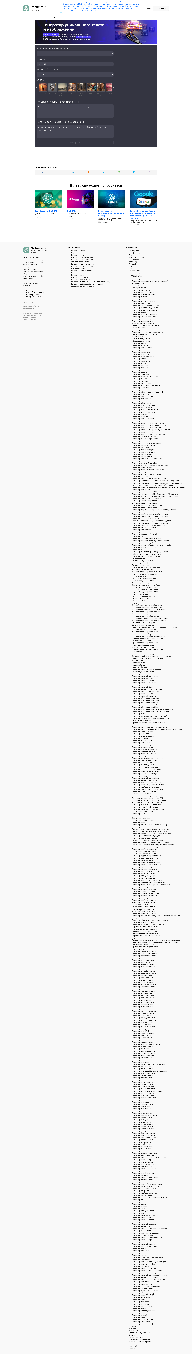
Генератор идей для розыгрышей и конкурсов (150, 514)
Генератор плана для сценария (144, 878)
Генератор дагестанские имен (144, 1011)
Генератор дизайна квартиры (143, 405)
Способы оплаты (69, 10)
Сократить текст (138, 328)
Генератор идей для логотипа (144, 754)
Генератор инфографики (142, 408)
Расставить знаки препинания (144, 578)
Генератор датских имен (142, 976)
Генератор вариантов (140, 1304)
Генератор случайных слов (142, 1319)
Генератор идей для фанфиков (144, 1193)
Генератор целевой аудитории (144, 507)
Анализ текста (137, 652)
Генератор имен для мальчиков (144, 1093)
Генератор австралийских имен (144, 984)
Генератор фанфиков (140, 1191)
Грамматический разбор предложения (147, 634)
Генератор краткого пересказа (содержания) (150, 552)
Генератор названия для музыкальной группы (150, 1280)
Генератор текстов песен (81, 277)
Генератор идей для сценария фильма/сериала (151, 885)
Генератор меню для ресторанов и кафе (148, 925)
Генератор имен (138, 949)
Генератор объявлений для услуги (145, 700)
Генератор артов (138, 390)
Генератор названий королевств (145, 1277)
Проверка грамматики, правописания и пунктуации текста (155, 942)
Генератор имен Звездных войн (144, 1111)
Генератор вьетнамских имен (143, 1027)
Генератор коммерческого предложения (148, 525)
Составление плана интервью (144, 851)
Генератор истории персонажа (144, 869)
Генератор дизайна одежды (143, 419)
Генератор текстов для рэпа (143, 765)
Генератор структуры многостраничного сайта (150, 718)
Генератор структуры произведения (146, 856)
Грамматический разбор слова (144, 641)
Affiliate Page (93, 4)
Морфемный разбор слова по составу (147, 629)
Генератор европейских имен (144, 951)
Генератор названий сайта (142, 685)
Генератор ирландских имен (143, 1135)
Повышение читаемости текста (144, 945)
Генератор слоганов (140, 1202)
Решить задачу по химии (142, 565)
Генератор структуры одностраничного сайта (150, 716)
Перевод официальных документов (146, 936)
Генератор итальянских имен (143, 1082)
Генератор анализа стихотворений (146, 567)
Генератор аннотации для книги (145, 858)
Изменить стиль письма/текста (144, 323)
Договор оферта (132, 4)
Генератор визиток (139, 343)
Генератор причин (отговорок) (144, 1311)
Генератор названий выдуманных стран (148, 1237)
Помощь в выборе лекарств (143, 909)
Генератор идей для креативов (144, 472)
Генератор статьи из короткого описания (148, 319)
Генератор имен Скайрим (142, 1166)
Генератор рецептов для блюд (144, 922)
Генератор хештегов (140, 476)
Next (114, 87)
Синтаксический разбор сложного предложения (151, 656)
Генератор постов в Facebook (144, 456)
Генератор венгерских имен (143, 1131)
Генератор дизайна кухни (142, 348)
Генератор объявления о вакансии (146, 838)
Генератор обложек (140, 416)
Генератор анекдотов (140, 1251)
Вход (116, 2)
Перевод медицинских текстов (144, 931)
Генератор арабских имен (142, 1100)
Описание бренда (139, 667)
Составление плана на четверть (144, 820)
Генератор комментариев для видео (146, 805)
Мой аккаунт (99, 6)
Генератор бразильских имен (143, 1133)
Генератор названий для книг (144, 860)
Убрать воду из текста (141, 341)
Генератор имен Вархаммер (143, 1173)
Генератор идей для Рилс (142, 467)
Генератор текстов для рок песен (145, 767)
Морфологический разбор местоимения (148, 612)
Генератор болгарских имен (143, 1029)
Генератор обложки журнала (143, 357)
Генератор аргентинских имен (144, 973)
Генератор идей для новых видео (145, 787)
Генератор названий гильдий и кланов (147, 1271)
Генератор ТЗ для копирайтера (144, 501)
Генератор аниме (139, 359)
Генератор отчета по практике (144, 547)
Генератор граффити (140, 414)
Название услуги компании (143, 672)
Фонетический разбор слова (143, 647)
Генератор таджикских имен (143, 1053)
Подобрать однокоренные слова (145, 592)
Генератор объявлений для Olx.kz (145, 707)
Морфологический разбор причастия (147, 572)
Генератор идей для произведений (146, 862)
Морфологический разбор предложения (148, 636)
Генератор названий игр (141, 1160)
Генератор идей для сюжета (143, 874)
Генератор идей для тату (142, 1306)
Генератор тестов (139, 814)
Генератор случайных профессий (145, 1242)
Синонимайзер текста (80, 262)
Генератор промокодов (141, 530)
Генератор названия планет (143, 1284)
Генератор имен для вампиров (144, 1035)
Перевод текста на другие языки (145, 927)
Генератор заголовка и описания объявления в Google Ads (155, 481)
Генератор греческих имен (142, 1124)
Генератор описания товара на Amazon (148, 423)
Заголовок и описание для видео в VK (147, 798)
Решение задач (138, 558)
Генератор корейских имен (143, 1060)
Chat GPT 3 (72, 211)
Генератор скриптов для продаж (145, 512)
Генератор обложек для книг (143, 403)
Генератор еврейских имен (143, 964)
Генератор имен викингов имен (144, 1040)
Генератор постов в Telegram (143, 450)
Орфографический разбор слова (145, 643)
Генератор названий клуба (142, 678)
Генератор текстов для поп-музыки (146, 774)
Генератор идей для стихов (143, 1211)
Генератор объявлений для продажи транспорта (151, 712)
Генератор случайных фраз (142, 1235)
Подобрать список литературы (144, 574)
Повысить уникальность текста (144, 334)
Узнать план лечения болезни (144, 902)
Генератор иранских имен (142, 1042)
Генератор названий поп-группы (145, 1177)
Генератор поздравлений (142, 1195)
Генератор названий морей (143, 1220)
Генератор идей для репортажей (145, 849)
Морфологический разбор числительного (148, 609)
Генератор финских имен (142, 1142)
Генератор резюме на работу (143, 827)
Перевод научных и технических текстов (148, 938)
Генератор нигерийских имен (144, 1004)
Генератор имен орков (141, 1102)
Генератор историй (139, 1206)
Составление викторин (141, 818)
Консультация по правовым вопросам (147, 918)
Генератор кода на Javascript (143, 736)
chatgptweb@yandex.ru (35, 292)
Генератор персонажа (141, 361)
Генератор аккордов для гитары (145, 776)
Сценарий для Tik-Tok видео (82, 286)
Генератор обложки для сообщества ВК (148, 392)
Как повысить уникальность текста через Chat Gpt (111, 213)
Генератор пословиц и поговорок (145, 1233)
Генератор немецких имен (142, 1058)
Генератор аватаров (140, 345)
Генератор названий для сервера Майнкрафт (150, 1275)
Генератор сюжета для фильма (144, 889)
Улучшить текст (138, 337)
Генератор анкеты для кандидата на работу (149, 825)
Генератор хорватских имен (143, 982)
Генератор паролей (140, 1317)
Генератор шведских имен (142, 1140)
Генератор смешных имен (142, 1084)
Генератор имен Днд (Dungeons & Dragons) (149, 1071)
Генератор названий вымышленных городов (149, 1229)
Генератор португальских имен (144, 1115)
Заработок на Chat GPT (46, 211)
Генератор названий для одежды (145, 676)
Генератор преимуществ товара (145, 441)
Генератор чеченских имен (143, 1002)
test (108, 4)
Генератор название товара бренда (146, 669)
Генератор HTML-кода (141, 743)
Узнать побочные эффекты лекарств (146, 911)
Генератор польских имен (142, 1106)
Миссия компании (139, 661)
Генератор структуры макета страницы (147, 758)
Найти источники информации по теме (147, 554)
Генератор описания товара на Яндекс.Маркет (151, 430)
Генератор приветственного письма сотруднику (151, 834)
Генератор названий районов (143, 1226)
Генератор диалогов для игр (143, 751)
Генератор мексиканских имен (144, 1129)
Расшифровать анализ (141, 905)
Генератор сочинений (141, 536)
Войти (148, 8)
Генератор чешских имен (142, 1122)
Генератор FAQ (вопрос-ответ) (144, 317)
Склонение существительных (143, 581)
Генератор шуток (139, 1248)
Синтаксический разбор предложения (147, 658)
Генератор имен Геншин (141, 1067)
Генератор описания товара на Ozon (146, 428)
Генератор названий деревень (144, 1224)
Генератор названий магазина (144, 696)
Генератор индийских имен (143, 1126)
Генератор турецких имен (142, 1104)
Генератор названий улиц (142, 1222)
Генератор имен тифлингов (143, 1164)
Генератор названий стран (142, 1240)
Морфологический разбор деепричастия (148, 614)
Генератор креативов (140, 370)
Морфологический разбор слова (145, 632)
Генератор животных (140, 388)
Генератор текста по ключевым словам (147, 332)
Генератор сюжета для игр (142, 747)
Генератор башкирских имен (143, 998)
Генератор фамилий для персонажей (147, 1184)
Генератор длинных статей (82, 260)
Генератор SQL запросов (142, 740)
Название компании (140, 663)
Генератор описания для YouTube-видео (148, 783)
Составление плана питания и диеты (146, 847)
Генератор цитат (138, 1200)
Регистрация (86, 2)
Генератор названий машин (143, 1217)
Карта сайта (83, 10)
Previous (36, 87)
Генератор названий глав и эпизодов (147, 865)
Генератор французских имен (144, 1098)
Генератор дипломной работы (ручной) (147, 543)
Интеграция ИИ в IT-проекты (120, 8)
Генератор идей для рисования (144, 1246)
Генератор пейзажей (140, 354)
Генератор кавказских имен (143, 1016)
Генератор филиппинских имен (144, 1020)
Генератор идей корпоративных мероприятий (150, 842)
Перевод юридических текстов (144, 929)
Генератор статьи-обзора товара (145, 439)
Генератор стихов (139, 1209)
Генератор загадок (139, 1255)
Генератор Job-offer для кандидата (146, 836)
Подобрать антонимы (140, 601)
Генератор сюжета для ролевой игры (147, 887)
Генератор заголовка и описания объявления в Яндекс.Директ (157, 483)
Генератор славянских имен (143, 1087)
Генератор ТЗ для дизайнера (143, 1293)
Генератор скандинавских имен (144, 953)
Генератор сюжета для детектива (145, 893)
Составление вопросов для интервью (147, 854)
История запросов (127, 2)
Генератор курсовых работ (82, 280)
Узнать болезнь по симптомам (144, 907)
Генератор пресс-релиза (142, 674)
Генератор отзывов (78, 255)
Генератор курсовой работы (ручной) (147, 538)
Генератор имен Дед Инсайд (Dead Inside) (149, 1064)
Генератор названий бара (142, 687)
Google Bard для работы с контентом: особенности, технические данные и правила (142, 214)
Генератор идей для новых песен (145, 771)
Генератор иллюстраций (141, 383)
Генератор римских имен (142, 962)
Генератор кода (77, 275)
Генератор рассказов (140, 1204)
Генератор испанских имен (143, 1095)
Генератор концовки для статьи (144, 310)
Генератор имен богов (141, 1175)
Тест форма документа (102, 2)
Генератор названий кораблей (144, 1169)
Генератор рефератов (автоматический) (87, 284)
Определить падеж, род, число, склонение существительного (157, 627)
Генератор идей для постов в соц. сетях (148, 470)
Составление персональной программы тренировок (153, 845)
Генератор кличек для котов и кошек (147, 1091)
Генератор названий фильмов (144, 1171)
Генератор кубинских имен (143, 1013)
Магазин (88, 6)
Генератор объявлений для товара (146, 698)
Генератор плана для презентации (146, 556)
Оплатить (134, 6)
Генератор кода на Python (142, 732)
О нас (102, 4)
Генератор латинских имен (142, 980)
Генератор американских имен (144, 1153)
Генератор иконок (139, 421)
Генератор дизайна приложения (145, 410)
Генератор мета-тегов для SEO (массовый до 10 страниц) (155, 494)
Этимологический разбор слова (144, 623)
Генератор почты (139, 1300)
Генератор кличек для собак (143, 1080)
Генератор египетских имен (143, 1055)
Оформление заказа (71, 8)
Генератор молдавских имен (143, 987)
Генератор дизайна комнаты (143, 412)
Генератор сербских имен (142, 1144)
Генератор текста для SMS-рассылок (146, 519)
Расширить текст (78, 268)
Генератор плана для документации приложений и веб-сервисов (158, 729)
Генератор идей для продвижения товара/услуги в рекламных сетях (159, 487)
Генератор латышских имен (143, 1007)
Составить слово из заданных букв (146, 585)
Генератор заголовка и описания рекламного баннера (153, 523)
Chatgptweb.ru (69, 4)
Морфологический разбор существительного (150, 618)
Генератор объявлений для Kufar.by (146, 705)
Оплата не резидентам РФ (117, 6)
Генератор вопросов (140, 312)
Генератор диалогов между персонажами (148, 882)
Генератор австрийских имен (143, 971)
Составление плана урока (142, 811)
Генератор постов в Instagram (144, 452)
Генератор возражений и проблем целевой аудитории (154, 510)
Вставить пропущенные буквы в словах (147, 649)
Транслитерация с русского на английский (149, 583)
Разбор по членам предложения (145, 590)
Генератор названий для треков (145, 780)
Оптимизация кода (139, 725)
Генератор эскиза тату (141, 352)
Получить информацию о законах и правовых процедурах (155, 920)
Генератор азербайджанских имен (146, 1044)
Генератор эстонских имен (142, 1047)
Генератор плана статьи (141, 290)
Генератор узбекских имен (143, 1149)
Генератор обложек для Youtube (145, 377)
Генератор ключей (139, 1315)
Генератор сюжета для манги (143, 891)
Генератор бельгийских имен (143, 958)
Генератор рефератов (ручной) (144, 534)
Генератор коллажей (140, 379)
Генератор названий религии (143, 1215)
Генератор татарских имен (142, 1038)
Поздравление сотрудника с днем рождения (150, 840)
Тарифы (93, 10)
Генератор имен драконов (142, 1162)
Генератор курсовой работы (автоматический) (150, 541)
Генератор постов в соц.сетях (83, 264)
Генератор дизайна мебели (143, 394)
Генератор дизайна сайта (142, 350)
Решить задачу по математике (144, 561)
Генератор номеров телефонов (144, 1324)
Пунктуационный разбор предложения (148, 638)
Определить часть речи (141, 603)
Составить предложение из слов (145, 587)
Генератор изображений (142, 299)
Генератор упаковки (140, 381)
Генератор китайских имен (142, 1075)
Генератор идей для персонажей (145, 871)
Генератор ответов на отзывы (144, 301)
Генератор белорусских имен (144, 1151)
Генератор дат (138, 1313)
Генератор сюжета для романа (144, 898)
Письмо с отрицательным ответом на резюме (150, 831)
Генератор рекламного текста (144, 527)
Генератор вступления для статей (145, 308)
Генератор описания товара (82, 257)
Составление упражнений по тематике (147, 816)
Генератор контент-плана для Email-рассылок (150, 516)
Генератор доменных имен (142, 1069)
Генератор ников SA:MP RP (143, 1295)
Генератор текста (78, 251)
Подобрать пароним (140, 594)
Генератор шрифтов (140, 372)
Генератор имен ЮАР (140, 1031)
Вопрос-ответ (118, 4)
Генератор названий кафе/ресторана (147, 689)
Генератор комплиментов (142, 1260)
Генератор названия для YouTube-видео (148, 785)
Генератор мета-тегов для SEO (83, 271)
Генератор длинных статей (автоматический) (150, 281)
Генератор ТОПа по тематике (144, 1189)
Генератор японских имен (142, 1180)
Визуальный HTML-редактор (143, 570)
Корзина (79, 6)
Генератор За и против (141, 303)
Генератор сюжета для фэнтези (144, 896)
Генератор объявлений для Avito (145, 703)
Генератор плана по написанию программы (149, 727)
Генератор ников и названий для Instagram (149, 1262)
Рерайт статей (77, 253)
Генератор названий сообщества (145, 683)
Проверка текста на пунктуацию (145, 947)
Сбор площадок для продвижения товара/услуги (151, 521)
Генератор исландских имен (143, 1018)
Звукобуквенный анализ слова (144, 625)
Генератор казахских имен (142, 1113)
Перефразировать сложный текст (145, 325)
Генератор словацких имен (143, 1024)
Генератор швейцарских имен (144, 967)
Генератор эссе (138, 550)
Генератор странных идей (142, 1288)
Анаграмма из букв (139, 576)
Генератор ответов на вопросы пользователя (150, 465)
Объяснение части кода (141, 720)
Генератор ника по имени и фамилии (147, 1282)
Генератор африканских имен (144, 956)
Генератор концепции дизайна (144, 760)
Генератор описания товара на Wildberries (149, 425)
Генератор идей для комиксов (144, 900)
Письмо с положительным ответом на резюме (150, 829)
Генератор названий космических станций (149, 1158)
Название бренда (139, 665)
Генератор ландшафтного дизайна (146, 385)
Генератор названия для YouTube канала (148, 809)
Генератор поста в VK (140, 448)
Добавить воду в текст (141, 339)
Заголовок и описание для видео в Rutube (149, 800)
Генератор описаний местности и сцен (147, 880)
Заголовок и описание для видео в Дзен (148, 803)
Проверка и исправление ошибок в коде (148, 723)
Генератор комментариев (142, 330)
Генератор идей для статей (82, 266)
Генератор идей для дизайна (143, 756)
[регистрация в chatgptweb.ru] (96, 20)
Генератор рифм (138, 1213)
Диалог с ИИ (137, 277)
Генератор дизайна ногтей (142, 396)
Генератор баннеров (140, 374)
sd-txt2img (81, 4)
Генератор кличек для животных (145, 1089)
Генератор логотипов (140, 368)
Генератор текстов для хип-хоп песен (147, 769)
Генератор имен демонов (142, 1120)
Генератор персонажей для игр (144, 749)
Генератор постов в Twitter (143, 454)
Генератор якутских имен (142, 993)
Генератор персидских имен (143, 1022)
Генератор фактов (139, 1253)
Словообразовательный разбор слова (147, 605)
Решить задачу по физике (142, 563)
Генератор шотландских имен (144, 1051)
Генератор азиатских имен (142, 969)
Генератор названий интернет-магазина (148, 692)
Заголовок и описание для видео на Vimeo (149, 796)
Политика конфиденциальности (94, 8)
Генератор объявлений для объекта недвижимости (152, 709)
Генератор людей (139, 363)
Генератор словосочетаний (143, 1231)
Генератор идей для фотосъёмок (145, 913)
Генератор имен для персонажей (145, 1186)
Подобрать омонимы (140, 598)
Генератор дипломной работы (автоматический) (90, 282)
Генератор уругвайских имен (143, 989)
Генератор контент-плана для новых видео (149, 789)
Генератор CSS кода (140, 738)
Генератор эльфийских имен (143, 1073)
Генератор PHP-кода (140, 734)
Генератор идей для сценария (144, 876)
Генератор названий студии (143, 680)
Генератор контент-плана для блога (146, 499)
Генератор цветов (139, 1308)
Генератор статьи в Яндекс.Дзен (145, 463)
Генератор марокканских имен (144, 1033)
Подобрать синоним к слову (143, 596)
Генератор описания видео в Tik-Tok (146, 461)
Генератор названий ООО (142, 694)
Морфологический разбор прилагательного (149, 621)
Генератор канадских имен (143, 960)
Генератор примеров (140, 1302)
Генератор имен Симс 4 (141, 1109)
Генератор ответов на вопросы (144, 314)
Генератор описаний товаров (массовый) (148, 434)
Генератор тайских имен (142, 1049)
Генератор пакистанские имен (144, 1009)
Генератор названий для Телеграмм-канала (149, 479)
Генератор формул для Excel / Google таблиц (150, 1197)
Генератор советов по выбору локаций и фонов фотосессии (156, 916)
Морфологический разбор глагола (146, 616)
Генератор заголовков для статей (145, 306)
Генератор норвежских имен (143, 1118)
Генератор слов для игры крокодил (146, 1286)
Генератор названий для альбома (145, 778)
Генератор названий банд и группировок (148, 1273)
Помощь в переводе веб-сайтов (145, 933)
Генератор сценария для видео (144, 791)
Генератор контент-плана (81, 273)
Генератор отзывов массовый (143, 294)
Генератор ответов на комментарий (146, 474)
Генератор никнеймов (141, 1297)
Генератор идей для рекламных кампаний (149, 505)
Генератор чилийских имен (143, 996)
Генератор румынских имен (143, 978)
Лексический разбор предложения (146, 654)
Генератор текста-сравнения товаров (147, 443)
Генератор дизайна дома (142, 401)
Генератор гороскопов (141, 1266)
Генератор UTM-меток (141, 1322)
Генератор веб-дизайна (141, 399)
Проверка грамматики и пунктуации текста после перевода (156, 940)
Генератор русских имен (142, 1078)
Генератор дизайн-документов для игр (147, 745)
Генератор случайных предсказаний (146, 1291)
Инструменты (68, 6)
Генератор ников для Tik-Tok (143, 1264)
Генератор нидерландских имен (145, 1138)
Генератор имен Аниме (141, 1062)
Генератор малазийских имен (143, 991)
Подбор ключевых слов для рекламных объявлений (152, 485)
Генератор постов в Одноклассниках (147, 459)
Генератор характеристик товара (145, 436)
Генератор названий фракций (144, 1268)
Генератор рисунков (140, 365)
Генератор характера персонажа (145, 867)
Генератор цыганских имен (143, 1000)
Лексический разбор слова (143, 645)
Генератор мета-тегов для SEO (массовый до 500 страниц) (155, 496)
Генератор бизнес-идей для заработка (147, 1257)
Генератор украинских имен (143, 1146)
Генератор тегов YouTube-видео (145, 807)
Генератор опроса (139, 822)
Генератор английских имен (143, 1155)
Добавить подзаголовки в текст (144, 503)
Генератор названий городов (143, 1244)
